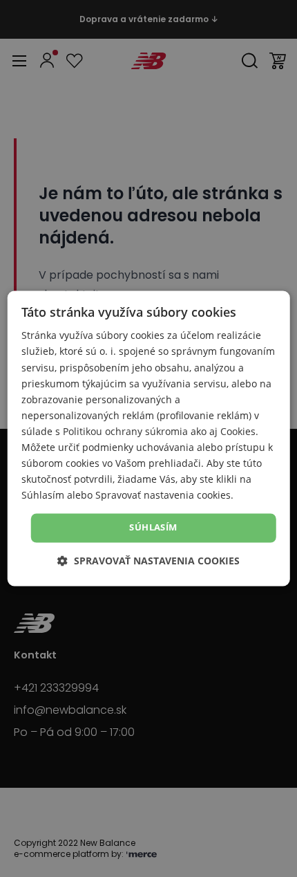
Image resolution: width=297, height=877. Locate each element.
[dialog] (149, 438)
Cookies (238, 431)
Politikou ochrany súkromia (125, 431)
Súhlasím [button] (153, 527)
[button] (148, 561)
